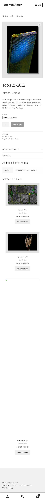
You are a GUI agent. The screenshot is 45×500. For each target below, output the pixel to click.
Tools (11, 16)
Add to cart (17, 124)
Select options (22, 222)
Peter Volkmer (12, 5)
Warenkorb (34, 494)
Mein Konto (7, 496)
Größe (4, 115)
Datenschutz (7, 485)
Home (6, 16)
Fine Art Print (10, 139)
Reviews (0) (6, 155)
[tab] (22, 149)
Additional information (10, 149)
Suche (22, 496)
